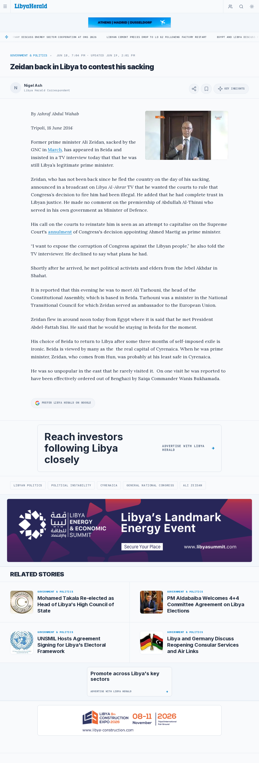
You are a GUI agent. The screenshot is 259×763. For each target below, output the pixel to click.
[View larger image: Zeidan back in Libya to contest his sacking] (186, 135)
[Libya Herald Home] (31, 6)
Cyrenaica (109, 485)
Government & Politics (28, 55)
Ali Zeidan (192, 485)
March (55, 149)
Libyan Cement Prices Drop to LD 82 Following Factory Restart (136, 37)
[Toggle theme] (252, 7)
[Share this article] (194, 89)
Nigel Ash (33, 85)
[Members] (230, 7)
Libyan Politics (28, 485)
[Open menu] (5, 6)
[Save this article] (206, 89)
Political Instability (71, 485)
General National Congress (150, 485)
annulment (60, 232)
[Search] (241, 7)
